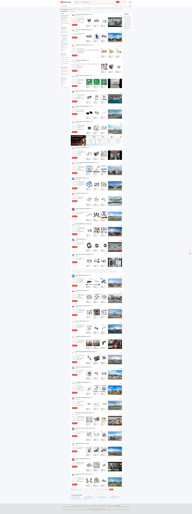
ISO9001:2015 (64, 45)
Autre (62, 33)
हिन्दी (113, 506)
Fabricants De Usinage (127, 20)
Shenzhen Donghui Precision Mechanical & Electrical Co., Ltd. (87, 162)
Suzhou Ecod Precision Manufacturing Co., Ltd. (84, 14)
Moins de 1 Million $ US (64, 55)
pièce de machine (75, 269)
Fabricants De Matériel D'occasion (88, 497)
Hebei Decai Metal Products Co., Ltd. (82, 321)
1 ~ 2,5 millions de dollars (65, 64)
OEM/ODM (63, 37)
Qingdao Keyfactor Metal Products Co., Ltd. (83, 336)
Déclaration (80, 505)
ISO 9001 (63, 49)
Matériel (95, 271)
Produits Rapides (109, 505)
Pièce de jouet (108, 269)
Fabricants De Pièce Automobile (75, 496)
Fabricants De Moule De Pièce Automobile (130, 17)
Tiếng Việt (122, 506)
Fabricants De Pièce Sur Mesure (101, 496)
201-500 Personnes (65, 73)
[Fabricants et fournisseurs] (65, 2)
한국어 (104, 506)
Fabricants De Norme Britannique (129, 19)
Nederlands (110, 506)
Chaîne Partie (102, 269)
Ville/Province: (74, 34)
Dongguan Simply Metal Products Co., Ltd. (83, 458)
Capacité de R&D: (74, 20)
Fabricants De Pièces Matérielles (129, 28)
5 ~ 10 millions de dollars (64, 60)
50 (80, 489)
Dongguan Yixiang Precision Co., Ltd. (82, 290)
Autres (63, 50)
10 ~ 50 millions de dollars (65, 57)
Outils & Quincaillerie (64, 20)
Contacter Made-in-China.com (102, 505)
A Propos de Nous (75, 505)
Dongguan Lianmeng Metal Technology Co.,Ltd (84, 474)
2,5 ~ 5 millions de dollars (65, 62)
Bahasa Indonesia (127, 506)
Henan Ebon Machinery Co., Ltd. (81, 239)
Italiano (96, 506)
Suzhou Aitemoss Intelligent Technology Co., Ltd (84, 254)
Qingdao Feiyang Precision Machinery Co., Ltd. (84, 75)
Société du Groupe (64, 32)
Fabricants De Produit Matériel (88, 496)
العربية (106, 506)
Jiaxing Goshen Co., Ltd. (82, 193)
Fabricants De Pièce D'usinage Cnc (129, 27)
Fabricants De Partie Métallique (75, 497)
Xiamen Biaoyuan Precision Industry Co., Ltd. (85, 428)
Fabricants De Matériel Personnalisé (115, 496)
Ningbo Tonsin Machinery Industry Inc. (82, 443)
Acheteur (115, 6)
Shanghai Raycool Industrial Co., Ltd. (82, 177)
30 (78, 489)
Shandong (63, 80)
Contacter (75, 24)
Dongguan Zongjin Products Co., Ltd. (84, 106)
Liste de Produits (63, 11)
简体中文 (73, 506)
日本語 (79, 506)
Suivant (111, 489)
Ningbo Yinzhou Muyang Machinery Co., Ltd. (83, 366)
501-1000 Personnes (65, 74)
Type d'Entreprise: (74, 18)
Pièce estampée (88, 269)
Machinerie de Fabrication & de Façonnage (65, 15)
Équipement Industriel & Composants (64, 17)
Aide (121, 6)
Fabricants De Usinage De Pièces (129, 23)
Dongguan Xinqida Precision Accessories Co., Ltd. (86, 90)
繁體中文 (76, 506)
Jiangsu (63, 83)
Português (92, 506)
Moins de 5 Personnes (64, 72)
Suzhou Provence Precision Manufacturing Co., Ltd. (85, 412)
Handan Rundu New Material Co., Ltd (82, 60)
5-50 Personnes (64, 68)
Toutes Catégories (64, 6)
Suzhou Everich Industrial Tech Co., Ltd (83, 147)
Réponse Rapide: (74, 51)
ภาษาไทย (116, 506)
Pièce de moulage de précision (112, 271)
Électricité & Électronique (64, 22)
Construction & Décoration (65, 24)
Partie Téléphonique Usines (114, 497)
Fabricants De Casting (127, 21)
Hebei (63, 84)
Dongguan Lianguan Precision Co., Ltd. (84, 45)
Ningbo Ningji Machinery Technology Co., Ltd (84, 223)
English (69, 506)
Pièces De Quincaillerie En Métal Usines (102, 497)
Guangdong (64, 79)
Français (82, 506)
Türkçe (119, 506)
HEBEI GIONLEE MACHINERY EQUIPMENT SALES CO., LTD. (86, 351)
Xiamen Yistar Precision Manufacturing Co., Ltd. (84, 29)
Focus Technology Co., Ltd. (95, 508)
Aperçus (114, 505)
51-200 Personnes (65, 70)
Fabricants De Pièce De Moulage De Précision (131, 16)
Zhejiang (63, 82)
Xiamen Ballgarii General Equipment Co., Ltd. (84, 382)
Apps (125, 6)
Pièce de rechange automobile (88, 271)
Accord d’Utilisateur (86, 505)
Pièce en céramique (96, 269)
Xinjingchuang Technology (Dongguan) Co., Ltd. (84, 397)
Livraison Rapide (64, 39)
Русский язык (100, 506)
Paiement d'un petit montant (64, 41)
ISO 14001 (63, 46)
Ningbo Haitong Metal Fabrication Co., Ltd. (83, 275)
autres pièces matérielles (102, 271)
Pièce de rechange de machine (77, 271)
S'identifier (130, 2)
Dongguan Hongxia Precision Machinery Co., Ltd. (84, 121)
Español (86, 506)
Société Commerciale (64, 29)
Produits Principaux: (75, 19)
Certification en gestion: (75, 185)
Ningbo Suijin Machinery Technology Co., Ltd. (84, 208)
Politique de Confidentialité (93, 505)
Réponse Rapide (64, 38)
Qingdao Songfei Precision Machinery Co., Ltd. (84, 305)
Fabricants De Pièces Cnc (128, 25)
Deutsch (89, 506)
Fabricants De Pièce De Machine (129, 24)
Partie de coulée (81, 269)
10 (76, 489)
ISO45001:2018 (64, 47)
